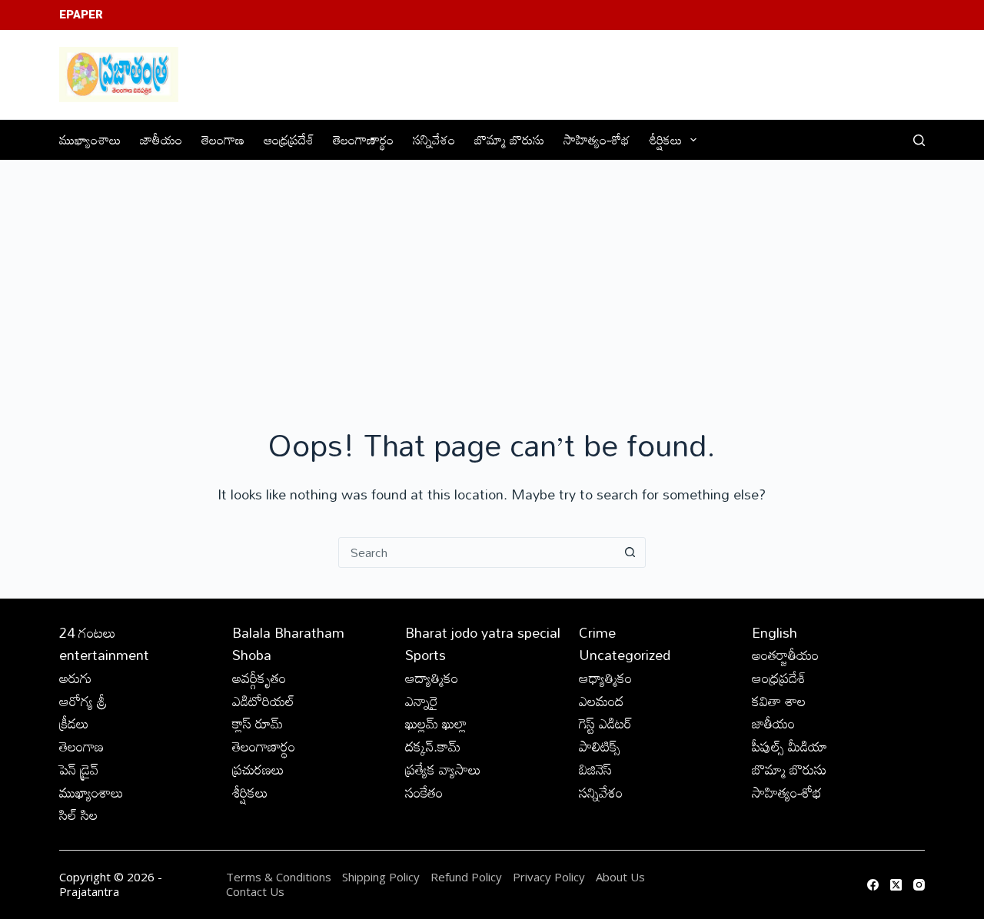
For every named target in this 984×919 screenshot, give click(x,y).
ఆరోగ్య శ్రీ (83, 701)
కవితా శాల (779, 701)
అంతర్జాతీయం (785, 655)
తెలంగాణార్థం (363, 139)
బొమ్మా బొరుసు (509, 139)
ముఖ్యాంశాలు (90, 139)
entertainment (104, 655)
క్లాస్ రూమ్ (257, 723)
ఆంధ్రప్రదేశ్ (289, 139)
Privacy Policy (550, 876)
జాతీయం (161, 139)
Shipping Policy (381, 876)
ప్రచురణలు (258, 769)
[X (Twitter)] (896, 885)
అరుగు (75, 678)
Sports (425, 655)
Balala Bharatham (288, 632)
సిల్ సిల (78, 814)
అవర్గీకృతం (259, 678)
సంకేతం (424, 792)
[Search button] (630, 552)
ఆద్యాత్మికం (431, 678)
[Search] (919, 140)
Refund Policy (466, 876)
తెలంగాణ (222, 139)
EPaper (81, 15)
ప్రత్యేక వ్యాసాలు (443, 769)
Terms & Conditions (278, 876)
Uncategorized (624, 655)
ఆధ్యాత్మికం (605, 678)
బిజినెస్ (595, 769)
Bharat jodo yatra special (482, 632)
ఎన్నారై (421, 701)
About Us (620, 876)
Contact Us (255, 891)
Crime (597, 632)
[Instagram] (919, 885)
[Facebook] (873, 885)
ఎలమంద (601, 701)
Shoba (251, 655)
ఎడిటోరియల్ (263, 701)
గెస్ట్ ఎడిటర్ (605, 723)
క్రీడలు (74, 723)
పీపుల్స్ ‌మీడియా (789, 746)
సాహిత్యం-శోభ (596, 139)
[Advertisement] (492, 275)
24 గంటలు (87, 632)
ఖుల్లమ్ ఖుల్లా (436, 723)
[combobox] (477, 552)
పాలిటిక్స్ (599, 746)
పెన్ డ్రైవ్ (78, 769)
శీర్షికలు (665, 139)
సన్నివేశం (434, 139)
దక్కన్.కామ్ (432, 746)
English (774, 632)
